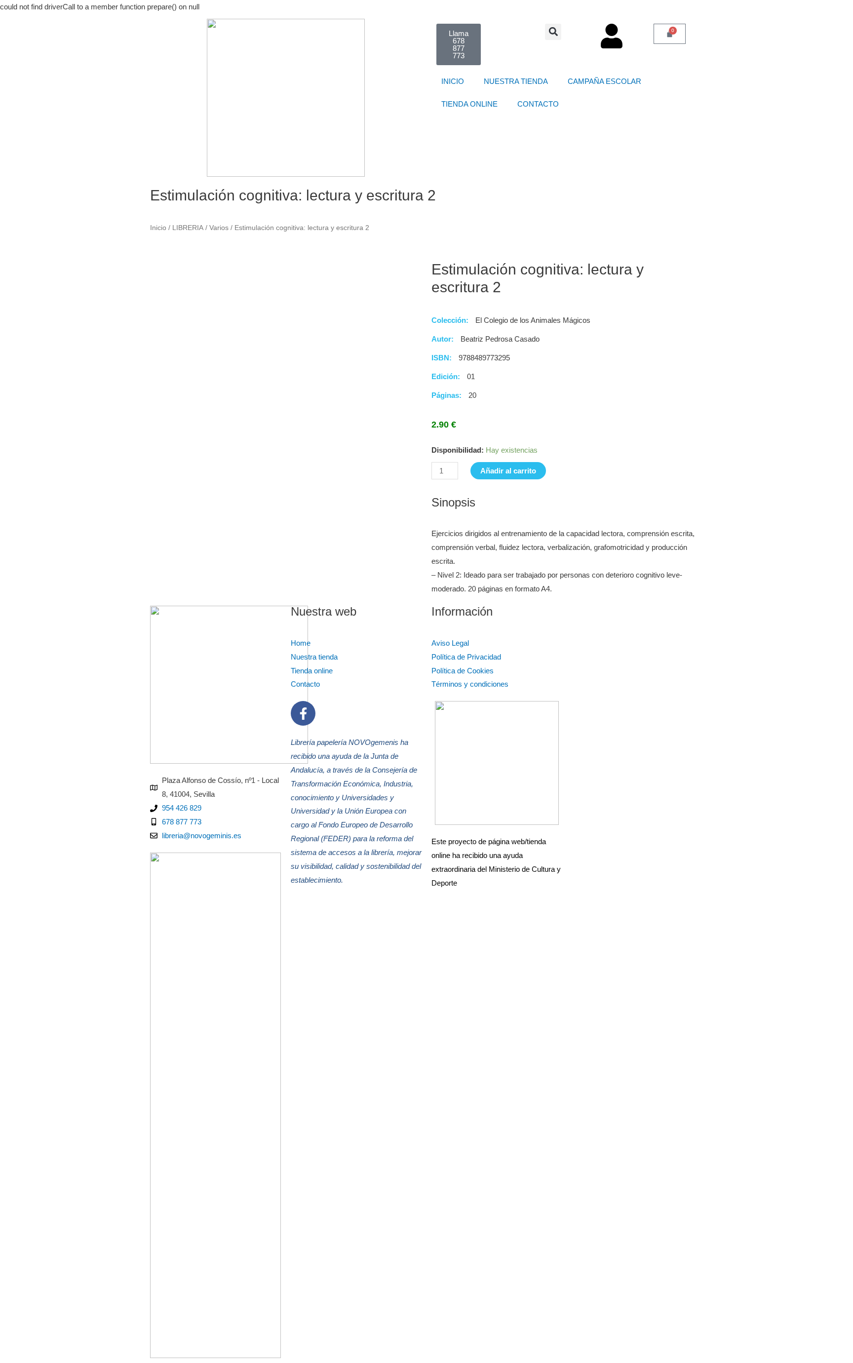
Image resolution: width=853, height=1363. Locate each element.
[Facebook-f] (303, 713)
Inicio (158, 228)
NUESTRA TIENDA (516, 81)
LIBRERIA (187, 228)
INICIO (452, 81)
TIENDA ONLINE (469, 104)
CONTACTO (542, 104)
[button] (553, 32)
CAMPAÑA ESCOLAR (608, 81)
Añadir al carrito (508, 471)
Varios (219, 228)
